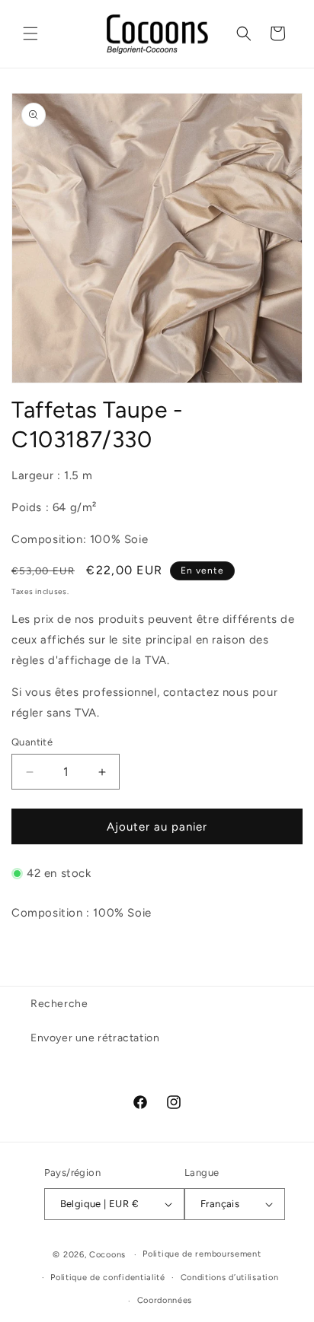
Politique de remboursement (202, 1254)
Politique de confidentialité (107, 1277)
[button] (30, 33)
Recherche (59, 1003)
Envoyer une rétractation (94, 1037)
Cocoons (107, 1255)
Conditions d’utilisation (230, 1277)
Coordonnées (165, 1300)
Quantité (32, 742)
